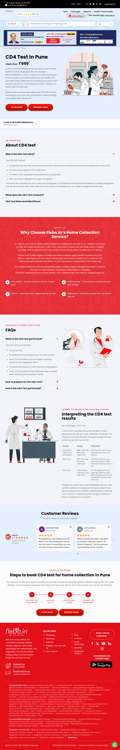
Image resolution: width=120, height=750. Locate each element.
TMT (35, 694)
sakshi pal (69, 528)
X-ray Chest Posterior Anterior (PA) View (56, 694)
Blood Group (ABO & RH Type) (80, 699)
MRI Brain (13, 706)
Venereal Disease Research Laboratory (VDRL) (59, 704)
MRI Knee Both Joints (76, 706)
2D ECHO (12, 697)
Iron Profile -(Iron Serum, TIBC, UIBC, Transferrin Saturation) (61, 692)
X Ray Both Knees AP (33, 708)
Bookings (50, 639)
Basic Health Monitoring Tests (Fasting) (26, 721)
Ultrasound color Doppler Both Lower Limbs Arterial (31, 713)
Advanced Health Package (64, 719)
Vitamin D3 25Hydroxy (61, 687)
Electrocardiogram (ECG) (22, 692)
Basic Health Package (40, 719)
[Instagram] (102, 648)
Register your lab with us (56, 647)
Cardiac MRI (93, 706)
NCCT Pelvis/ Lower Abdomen (43, 711)
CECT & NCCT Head (70, 708)
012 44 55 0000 (23, 3)
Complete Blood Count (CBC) (41, 685)
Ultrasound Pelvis (93, 711)
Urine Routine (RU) (64, 685)
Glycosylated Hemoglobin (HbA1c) (88, 687)
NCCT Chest (86, 708)
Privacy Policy (102, 745)
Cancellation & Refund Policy (64, 745)
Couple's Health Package (89, 719)
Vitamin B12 (44, 687)
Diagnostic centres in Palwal (52, 737)
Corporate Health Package (57, 724)
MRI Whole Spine (26, 706)
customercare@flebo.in (17, 5)
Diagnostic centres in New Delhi (44, 729)
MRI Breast (40, 706)
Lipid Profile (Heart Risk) (45, 690)
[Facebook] (92, 643)
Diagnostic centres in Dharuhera (86, 732)
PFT (90, 692)
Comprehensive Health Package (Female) (63, 721)
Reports (49, 642)
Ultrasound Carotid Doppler (94, 713)
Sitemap (78, 648)
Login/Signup (110, 4)
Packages (50, 635)
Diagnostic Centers (79, 652)
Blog (76, 635)
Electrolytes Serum (56, 699)
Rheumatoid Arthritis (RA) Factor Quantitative (69, 697)
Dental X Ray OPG (52, 708)
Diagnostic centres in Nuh (20, 735)
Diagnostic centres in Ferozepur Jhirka (52, 732)
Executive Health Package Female (23, 726)
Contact (78, 638)
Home (6, 48)
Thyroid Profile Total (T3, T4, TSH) (72, 690)
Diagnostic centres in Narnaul (46, 735)
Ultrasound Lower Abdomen (68, 713)
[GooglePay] (101, 664)
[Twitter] (98, 643)
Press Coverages (79, 643)
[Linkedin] (109, 643)
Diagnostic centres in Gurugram (22, 737)
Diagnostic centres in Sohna (21, 732)
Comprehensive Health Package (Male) (26, 724)
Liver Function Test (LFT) (85, 685)
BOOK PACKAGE (53, 41)
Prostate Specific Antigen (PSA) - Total (25, 715)
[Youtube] (103, 643)
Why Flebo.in (52, 651)
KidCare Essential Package (51, 726)
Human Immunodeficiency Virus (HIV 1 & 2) (27, 701)
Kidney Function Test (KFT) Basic (23, 687)
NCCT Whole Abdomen (19, 711)
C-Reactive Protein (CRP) (19, 694)
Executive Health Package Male (84, 724)
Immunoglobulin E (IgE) (99, 690)
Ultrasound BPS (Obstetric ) (71, 711)
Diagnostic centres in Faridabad (76, 735)
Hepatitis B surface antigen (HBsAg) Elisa (65, 701)
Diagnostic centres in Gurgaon (74, 729)
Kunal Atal (107, 528)
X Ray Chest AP (15, 708)
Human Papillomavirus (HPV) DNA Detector (27, 699)
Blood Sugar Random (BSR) (20, 690)
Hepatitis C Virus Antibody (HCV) (23, 704)
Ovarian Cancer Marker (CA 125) (33, 697)
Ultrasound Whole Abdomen (89, 694)
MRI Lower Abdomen (56, 706)
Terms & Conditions (87, 745)
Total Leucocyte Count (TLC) (94, 704)
